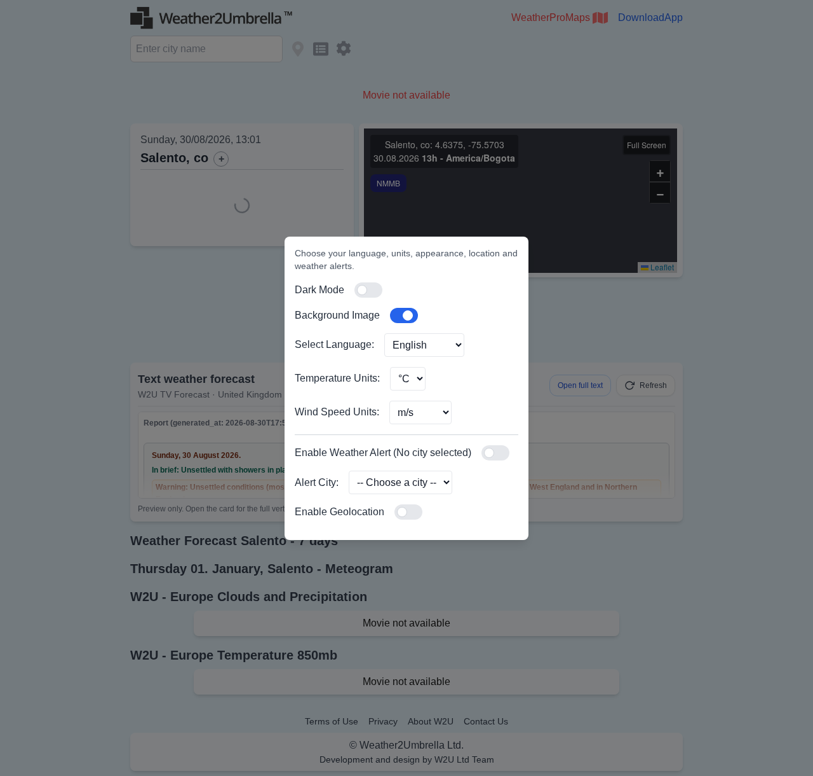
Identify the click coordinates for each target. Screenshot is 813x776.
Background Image (337, 315)
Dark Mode (319, 289)
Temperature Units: (337, 378)
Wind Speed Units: (337, 411)
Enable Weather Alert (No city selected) (383, 452)
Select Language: (334, 344)
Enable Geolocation (339, 511)
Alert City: (317, 482)
